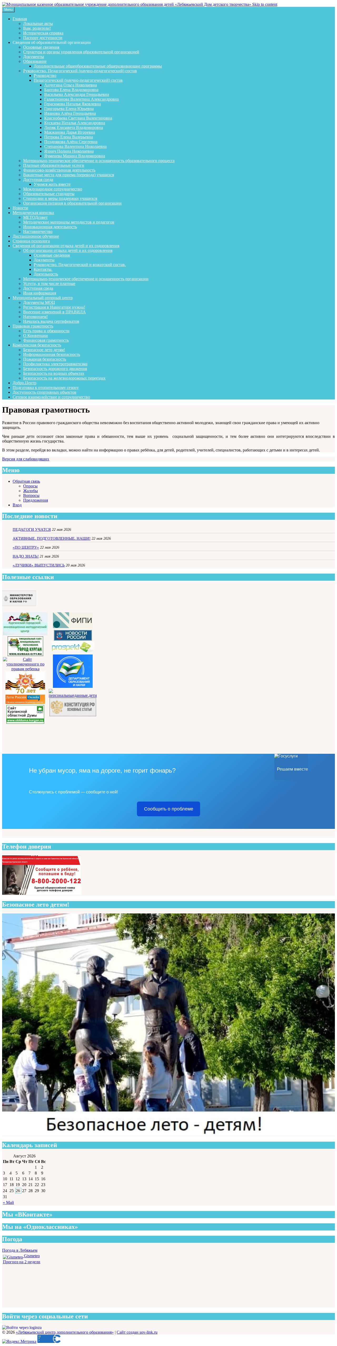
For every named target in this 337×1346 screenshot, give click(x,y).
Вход (17, 505)
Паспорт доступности (42, 37)
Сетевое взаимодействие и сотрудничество (51, 397)
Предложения (35, 500)
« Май (8, 1202)
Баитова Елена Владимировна (71, 89)
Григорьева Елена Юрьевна (69, 108)
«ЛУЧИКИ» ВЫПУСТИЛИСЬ (39, 565)
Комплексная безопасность (37, 345)
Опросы (30, 486)
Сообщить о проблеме (168, 809)
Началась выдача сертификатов (51, 321)
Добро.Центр (24, 383)
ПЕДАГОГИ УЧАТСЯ (32, 529)
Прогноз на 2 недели (21, 1262)
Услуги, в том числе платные (49, 283)
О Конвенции (35, 335)
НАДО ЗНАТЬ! (26, 556)
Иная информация (39, 293)
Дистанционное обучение (36, 236)
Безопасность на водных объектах (53, 373)
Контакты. (43, 269)
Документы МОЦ (39, 302)
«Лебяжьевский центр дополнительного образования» (65, 1332)
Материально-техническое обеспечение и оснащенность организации (85, 279)
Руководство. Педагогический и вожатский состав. (80, 264)
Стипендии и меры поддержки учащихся (60, 198)
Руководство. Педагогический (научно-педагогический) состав (80, 71)
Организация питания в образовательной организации (72, 203)
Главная (20, 19)
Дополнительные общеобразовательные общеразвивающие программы (98, 66)
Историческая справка (43, 33)
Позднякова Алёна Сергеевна (70, 141)
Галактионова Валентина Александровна (81, 99)
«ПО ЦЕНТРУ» (26, 547)
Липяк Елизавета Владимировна (73, 127)
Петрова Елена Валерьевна (68, 137)
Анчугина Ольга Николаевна (70, 85)
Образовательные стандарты (49, 193)
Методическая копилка (33, 212)
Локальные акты (38, 23)
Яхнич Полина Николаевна (69, 151)
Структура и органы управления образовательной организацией (81, 52)
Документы (33, 56)
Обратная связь (26, 481)
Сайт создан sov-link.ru (137, 1332)
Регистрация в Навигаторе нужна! (54, 307)
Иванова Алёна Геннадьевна (70, 113)
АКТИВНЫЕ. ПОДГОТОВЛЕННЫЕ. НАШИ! (52, 538)
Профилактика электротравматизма (55, 364)
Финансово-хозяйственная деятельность (59, 170)
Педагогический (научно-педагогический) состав (78, 80)
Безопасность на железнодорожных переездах (64, 378)
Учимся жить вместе (52, 184)
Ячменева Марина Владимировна (74, 156)
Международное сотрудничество (52, 189)
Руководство (45, 75)
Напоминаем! (35, 316)
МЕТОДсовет (35, 217)
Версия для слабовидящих (25, 459)
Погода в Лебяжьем (19, 1250)
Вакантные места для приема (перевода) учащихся (68, 175)
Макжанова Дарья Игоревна (69, 132)
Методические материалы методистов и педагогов (68, 222)
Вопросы (31, 495)
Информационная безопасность (51, 354)
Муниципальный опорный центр (43, 297)
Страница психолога (31, 241)
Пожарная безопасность (44, 359)
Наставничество (37, 231)
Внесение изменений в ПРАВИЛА (54, 312)
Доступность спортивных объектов (44, 392)
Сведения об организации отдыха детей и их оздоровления (66, 245)
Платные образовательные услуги (53, 165)
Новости (20, 208)
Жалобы (30, 490)
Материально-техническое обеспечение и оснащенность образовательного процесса (99, 160)
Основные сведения (41, 47)
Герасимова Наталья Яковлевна (72, 104)
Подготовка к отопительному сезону (46, 387)
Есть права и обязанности (46, 331)
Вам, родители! (37, 28)
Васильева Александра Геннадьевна (76, 94)
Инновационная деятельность (50, 227)
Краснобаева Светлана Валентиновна (78, 118)
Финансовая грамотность (46, 340)
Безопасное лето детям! (44, 349)
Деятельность (46, 274)
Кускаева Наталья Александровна (74, 123)
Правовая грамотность (33, 326)
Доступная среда (38, 179)
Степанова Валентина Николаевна (75, 146)
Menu (8, 10)
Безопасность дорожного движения (55, 368)
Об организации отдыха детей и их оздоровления (67, 250)
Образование (35, 61)
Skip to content (264, 4)
